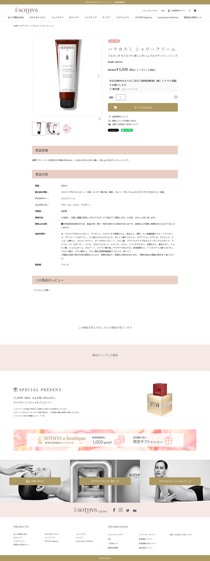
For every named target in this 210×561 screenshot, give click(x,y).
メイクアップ (91, 17)
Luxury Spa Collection (168, 17)
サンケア (106, 17)
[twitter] (127, 510)
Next (98, 76)
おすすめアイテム (38, 17)
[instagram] (121, 510)
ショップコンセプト (150, 10)
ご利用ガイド (113, 543)
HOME (16, 25)
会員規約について (146, 539)
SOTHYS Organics (143, 17)
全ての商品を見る (16, 17)
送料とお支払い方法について (125, 124)
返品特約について (120, 116)
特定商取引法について (147, 543)
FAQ (163, 10)
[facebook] (114, 510)
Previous (36, 76)
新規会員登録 (113, 547)
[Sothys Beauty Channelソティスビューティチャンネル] (135, 510)
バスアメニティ (123, 17)
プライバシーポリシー (147, 534)
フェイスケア (57, 17)
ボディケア (74, 17)
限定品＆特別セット (193, 17)
